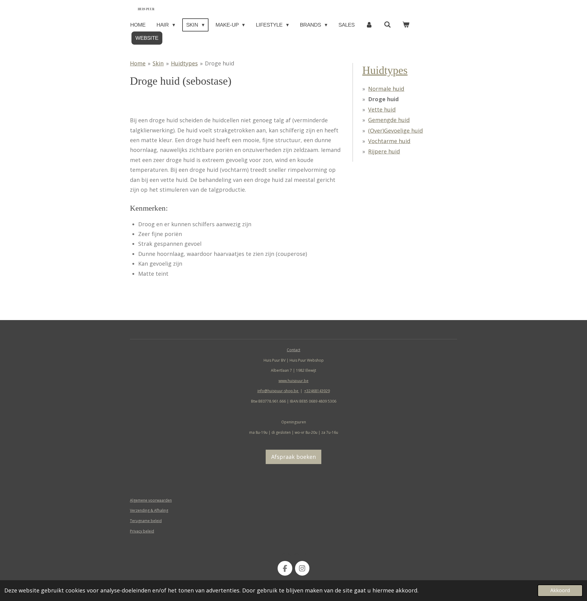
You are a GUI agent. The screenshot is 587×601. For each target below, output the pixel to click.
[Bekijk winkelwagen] (406, 24)
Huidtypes (184, 63)
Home (138, 63)
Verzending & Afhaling (149, 510)
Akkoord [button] (560, 590)
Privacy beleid (142, 531)
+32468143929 (317, 390)
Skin (158, 63)
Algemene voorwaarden (151, 500)
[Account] (369, 24)
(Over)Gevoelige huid (395, 130)
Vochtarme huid (389, 141)
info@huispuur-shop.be (278, 390)
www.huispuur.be (293, 380)
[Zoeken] (387, 24)
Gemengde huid (389, 120)
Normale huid (386, 88)
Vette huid (382, 109)
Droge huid (219, 63)
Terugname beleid (146, 520)
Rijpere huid (384, 151)
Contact (293, 349)
